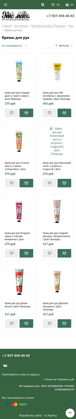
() (71, 4)
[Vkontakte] (5, 365)
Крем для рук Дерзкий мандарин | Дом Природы (55, 306)
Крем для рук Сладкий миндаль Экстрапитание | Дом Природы (56, 235)
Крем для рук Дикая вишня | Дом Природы (17, 305)
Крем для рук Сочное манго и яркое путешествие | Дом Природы (17, 165)
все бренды (21, 25)
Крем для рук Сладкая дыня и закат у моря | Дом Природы (17, 95)
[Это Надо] (16, 16)
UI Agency (50, 415)
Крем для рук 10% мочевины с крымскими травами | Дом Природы (56, 95)
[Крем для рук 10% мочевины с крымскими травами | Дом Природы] (57, 71)
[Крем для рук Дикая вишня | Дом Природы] (19, 281)
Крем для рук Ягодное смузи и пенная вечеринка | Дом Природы (17, 235)
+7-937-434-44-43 (60, 16)
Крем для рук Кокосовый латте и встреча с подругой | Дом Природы (57, 165)
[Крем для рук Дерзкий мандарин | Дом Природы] (57, 281)
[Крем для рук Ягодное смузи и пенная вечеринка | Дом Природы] (19, 211)
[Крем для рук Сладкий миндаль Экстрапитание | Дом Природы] (57, 211)
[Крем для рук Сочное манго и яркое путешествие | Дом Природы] (19, 141)
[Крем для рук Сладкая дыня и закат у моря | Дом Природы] (19, 71)
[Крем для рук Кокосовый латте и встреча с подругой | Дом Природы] (57, 141)
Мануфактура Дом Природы (48, 25)
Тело (71, 25)
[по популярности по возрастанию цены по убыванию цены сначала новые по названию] (15, 45)
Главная (6, 25)
